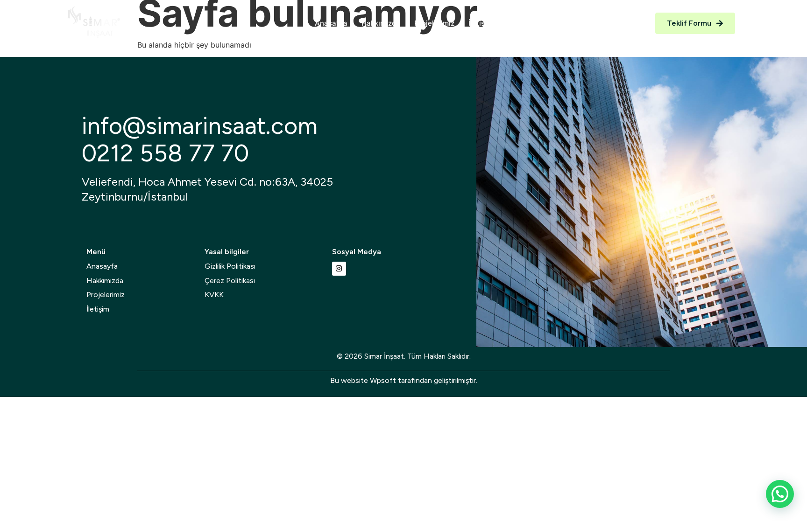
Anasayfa (331, 23)
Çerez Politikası (230, 280)
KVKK (214, 294)
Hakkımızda (380, 23)
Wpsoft (383, 380)
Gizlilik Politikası (230, 266)
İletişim (480, 23)
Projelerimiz (434, 23)
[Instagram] (339, 269)
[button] (780, 494)
